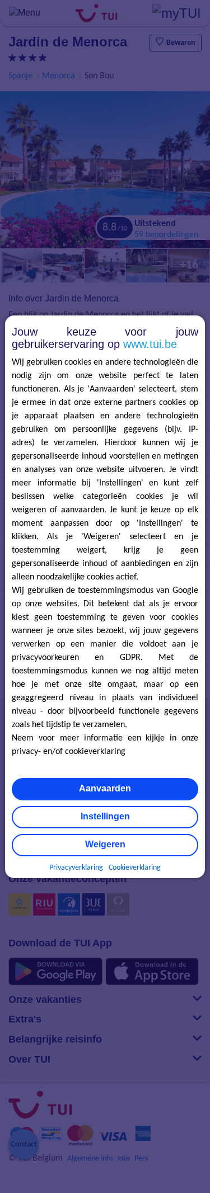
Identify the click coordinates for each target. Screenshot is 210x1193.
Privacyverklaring (76, 868)
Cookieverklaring (135, 868)
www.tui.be (150, 344)
